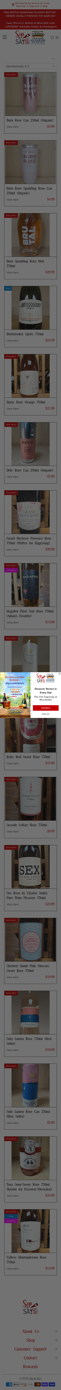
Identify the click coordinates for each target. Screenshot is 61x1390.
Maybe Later (45, 714)
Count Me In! (45, 708)
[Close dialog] (60, 674)
